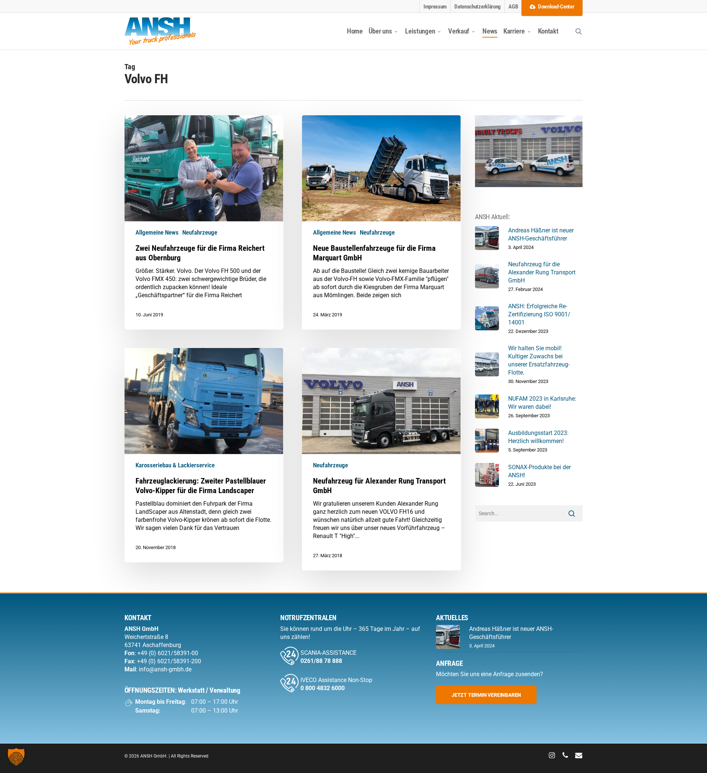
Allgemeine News (157, 232)
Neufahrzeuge (199, 232)
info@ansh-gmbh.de (165, 669)
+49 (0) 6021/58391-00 (167, 653)
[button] (486, 695)
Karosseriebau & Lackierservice (175, 465)
